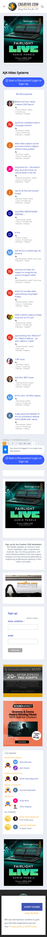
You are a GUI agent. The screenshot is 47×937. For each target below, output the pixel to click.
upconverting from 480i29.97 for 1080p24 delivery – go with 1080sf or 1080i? (28, 338)
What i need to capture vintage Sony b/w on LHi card (28, 316)
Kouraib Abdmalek (28, 790)
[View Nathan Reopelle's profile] (10, 124)
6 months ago (20, 112)
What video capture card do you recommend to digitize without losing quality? (27, 146)
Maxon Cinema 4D (12, 785)
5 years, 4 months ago (23, 427)
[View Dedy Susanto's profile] (10, 213)
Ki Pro (17, 232)
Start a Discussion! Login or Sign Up (25, 82)
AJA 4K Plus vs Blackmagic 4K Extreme (28, 252)
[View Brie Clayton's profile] (10, 103)
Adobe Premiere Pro (13, 773)
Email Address (16, 621)
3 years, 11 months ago (24, 304)
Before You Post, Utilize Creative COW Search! (25, 103)
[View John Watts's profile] (10, 361)
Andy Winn (24, 800)
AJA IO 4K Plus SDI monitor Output (27, 192)
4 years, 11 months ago (24, 325)
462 (24, 443)
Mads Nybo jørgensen (29, 778)
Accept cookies (32, 907)
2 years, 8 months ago (23, 201)
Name (10, 636)
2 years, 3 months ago (23, 156)
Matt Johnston (26, 762)
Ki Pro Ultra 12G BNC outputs (27, 395)
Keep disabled (32, 913)
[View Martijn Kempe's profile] (10, 316)
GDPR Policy (31, 926)
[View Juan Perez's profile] (10, 145)
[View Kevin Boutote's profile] (10, 416)
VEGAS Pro (9, 796)
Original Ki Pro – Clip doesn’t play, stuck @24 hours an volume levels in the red (27, 170)
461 (20, 443)
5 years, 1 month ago (23, 367)
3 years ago (37, 259)
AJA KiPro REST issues (24, 377)
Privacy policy (15, 926)
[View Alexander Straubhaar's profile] (10, 169)
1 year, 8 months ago (23, 133)
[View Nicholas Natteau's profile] (10, 271)
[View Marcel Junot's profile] (10, 397)
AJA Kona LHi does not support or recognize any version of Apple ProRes (26, 272)
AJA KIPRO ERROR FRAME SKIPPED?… (26, 213)
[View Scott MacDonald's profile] (10, 379)
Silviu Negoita (25, 806)
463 (29, 443)
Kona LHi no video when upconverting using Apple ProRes (26, 294)
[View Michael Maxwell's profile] (10, 252)
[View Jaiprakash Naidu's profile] (10, 192)
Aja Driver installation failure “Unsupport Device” (27, 124)
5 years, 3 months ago (23, 385)
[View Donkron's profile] (10, 234)
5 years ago (20, 349)
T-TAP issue (19, 359)
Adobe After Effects (13, 757)
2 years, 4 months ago (23, 180)
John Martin (25, 768)
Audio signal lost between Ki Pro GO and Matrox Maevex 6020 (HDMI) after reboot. (27, 417)
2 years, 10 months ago (24, 222)
